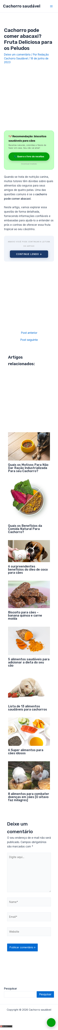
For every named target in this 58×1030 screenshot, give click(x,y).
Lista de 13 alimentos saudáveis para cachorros (27, 707)
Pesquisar (45, 994)
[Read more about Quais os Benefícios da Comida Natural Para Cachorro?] (29, 500)
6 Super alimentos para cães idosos (25, 751)
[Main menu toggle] (51, 6)
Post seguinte (29, 339)
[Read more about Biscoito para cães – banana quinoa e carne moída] (29, 594)
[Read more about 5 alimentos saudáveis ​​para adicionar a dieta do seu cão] (29, 640)
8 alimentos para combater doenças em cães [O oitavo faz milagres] (28, 797)
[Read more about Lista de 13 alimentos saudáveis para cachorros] (29, 687)
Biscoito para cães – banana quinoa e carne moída (25, 615)
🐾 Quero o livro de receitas (29, 156)
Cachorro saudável (21, 6)
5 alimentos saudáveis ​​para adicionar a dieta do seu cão (28, 662)
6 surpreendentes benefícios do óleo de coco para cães (28, 569)
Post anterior (29, 332)
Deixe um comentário (17, 54)
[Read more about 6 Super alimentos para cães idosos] (29, 731)
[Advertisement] (29, 96)
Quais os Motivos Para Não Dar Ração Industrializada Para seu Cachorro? (28, 468)
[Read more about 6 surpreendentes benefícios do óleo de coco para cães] (29, 550)
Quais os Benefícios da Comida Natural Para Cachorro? (25, 529)
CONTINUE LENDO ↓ (29, 254)
